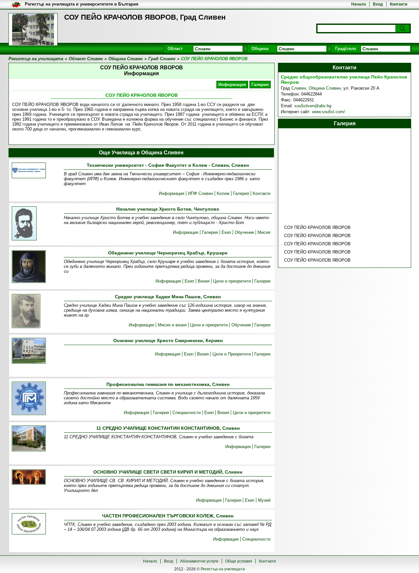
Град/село (345, 48)
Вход (378, 4)
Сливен (298, 88)
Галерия (260, 84)
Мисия (264, 232)
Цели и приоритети (232, 281)
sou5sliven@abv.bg (312, 105)
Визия (204, 281)
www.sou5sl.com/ (328, 111)
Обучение (244, 232)
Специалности (187, 412)
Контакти (398, 4)
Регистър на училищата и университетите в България (81, 4)
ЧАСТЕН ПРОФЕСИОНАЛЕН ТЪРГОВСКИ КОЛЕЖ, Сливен (167, 515)
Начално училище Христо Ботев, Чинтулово (167, 209)
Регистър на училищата (223, 569)
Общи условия (238, 561)
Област (175, 48)
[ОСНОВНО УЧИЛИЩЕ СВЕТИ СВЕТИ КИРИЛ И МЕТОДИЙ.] (29, 477)
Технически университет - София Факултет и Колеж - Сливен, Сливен (168, 165)
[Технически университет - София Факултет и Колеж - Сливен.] (29, 171)
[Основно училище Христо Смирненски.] (29, 351)
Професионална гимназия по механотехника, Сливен (167, 384)
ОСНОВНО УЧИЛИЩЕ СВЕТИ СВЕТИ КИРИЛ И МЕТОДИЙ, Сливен (167, 472)
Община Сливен (325, 88)
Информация (232, 84)
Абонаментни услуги (199, 561)
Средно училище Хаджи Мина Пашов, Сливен (168, 296)
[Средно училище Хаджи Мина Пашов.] (26, 311)
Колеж (223, 193)
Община (259, 48)
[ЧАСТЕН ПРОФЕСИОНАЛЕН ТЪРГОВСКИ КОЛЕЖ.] (29, 524)
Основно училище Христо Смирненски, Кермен (168, 340)
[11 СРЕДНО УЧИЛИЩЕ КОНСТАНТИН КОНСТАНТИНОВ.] (29, 438)
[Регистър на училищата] (33, 29)
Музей (264, 500)
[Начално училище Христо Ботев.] (24, 223)
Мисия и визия (172, 324)
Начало (358, 4)
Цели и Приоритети (231, 354)
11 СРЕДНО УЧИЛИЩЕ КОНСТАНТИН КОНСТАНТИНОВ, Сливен (168, 428)
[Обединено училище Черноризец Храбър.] (29, 267)
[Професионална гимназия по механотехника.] (29, 399)
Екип (226, 232)
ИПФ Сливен (200, 193)
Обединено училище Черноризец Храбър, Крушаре (168, 252)
